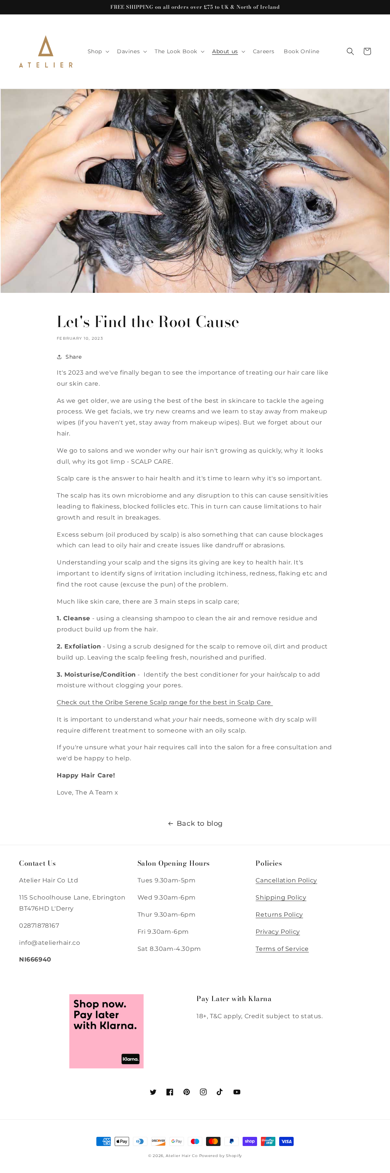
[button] (97, 51)
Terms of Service (282, 948)
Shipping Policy (281, 897)
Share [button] (74, 356)
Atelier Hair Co (182, 1155)
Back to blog (200, 823)
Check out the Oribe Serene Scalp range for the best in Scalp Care (165, 702)
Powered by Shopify (220, 1155)
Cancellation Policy (286, 880)
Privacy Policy (278, 931)
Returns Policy (279, 914)
